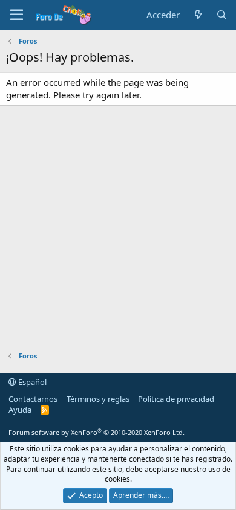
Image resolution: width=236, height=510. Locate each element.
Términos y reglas (98, 398)
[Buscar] (222, 15)
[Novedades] (197, 15)
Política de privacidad (176, 398)
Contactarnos (32, 398)
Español (31, 381)
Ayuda (19, 409)
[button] (16, 15)
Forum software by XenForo (96, 432)
